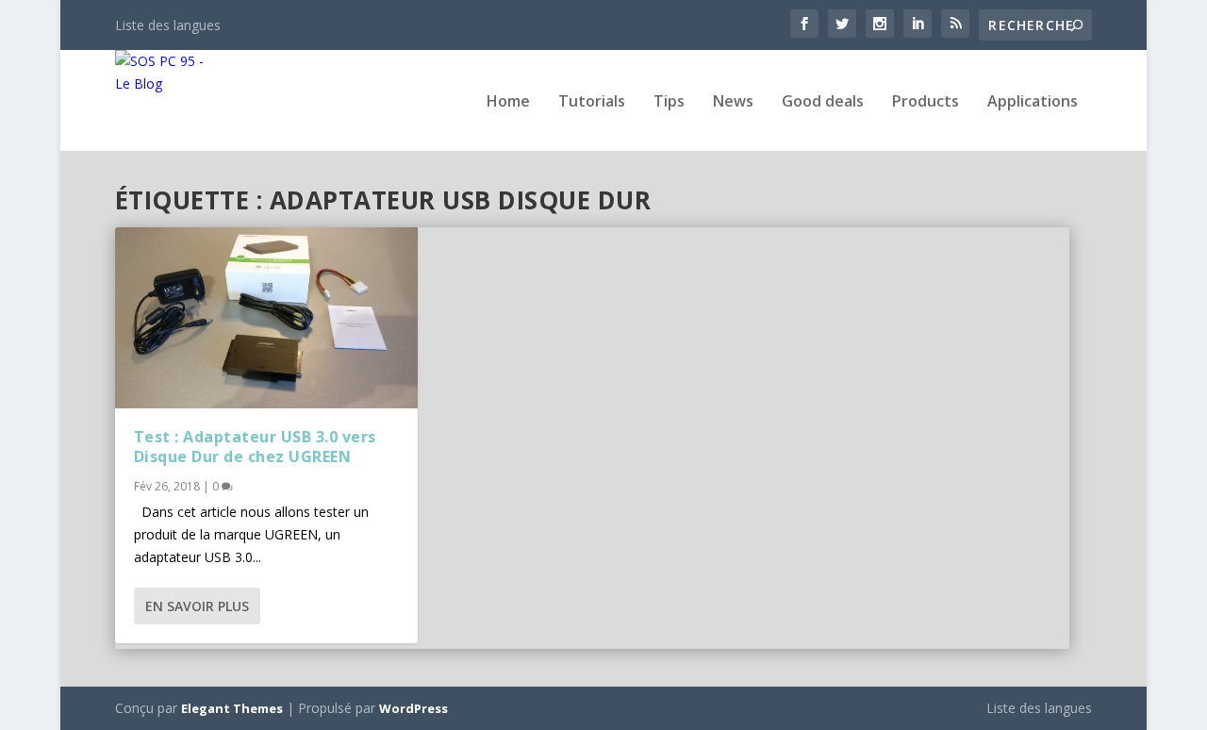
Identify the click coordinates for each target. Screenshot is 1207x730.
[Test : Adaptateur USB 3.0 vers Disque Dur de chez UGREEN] (266, 317)
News (733, 102)
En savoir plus (197, 606)
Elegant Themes (232, 708)
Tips (669, 102)
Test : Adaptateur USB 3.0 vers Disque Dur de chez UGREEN (255, 446)
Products (925, 102)
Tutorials (591, 102)
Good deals (823, 102)
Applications (1032, 102)
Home (508, 102)
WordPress (413, 708)
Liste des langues (168, 25)
